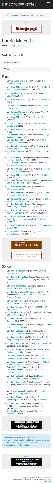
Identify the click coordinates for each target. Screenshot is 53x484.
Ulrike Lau (15, 382)
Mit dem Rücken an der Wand (27, 147)
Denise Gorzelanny (19, 105)
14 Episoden (36, 339)
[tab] (26, 69)
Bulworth (39, 151)
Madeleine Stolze (18, 93)
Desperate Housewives (16, 358)
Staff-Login (47, 482)
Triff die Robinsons (14, 114)
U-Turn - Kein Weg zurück (19, 160)
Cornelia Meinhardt (19, 112)
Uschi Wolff (16, 343)
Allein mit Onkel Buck (15, 212)
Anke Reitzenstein (18, 186)
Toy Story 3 (45, 99)
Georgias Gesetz (40, 117)
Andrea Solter (17, 134)
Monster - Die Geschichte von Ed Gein (29, 278)
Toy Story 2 (45, 129)
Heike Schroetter (18, 151)
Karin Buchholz (17, 349)
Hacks (39, 312)
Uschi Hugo (16, 307)
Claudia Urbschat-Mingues (22, 292)
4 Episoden (44, 358)
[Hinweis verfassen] (33, 40)
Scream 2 (20, 165)
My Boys (41, 343)
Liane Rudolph (17, 180)
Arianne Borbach (18, 391)
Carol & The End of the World (34, 294)
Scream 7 (11, 83)
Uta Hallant (15, 231)
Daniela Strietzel (18, 277)
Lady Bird (11, 95)
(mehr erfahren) (21, 46)
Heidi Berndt (16, 210)
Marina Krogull (17, 324)
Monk (36, 369)
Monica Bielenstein (19, 225)
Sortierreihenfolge (11, 62)
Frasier (42, 391)
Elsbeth (10, 288)
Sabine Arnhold (17, 318)
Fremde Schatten (26, 206)
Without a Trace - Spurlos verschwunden (28, 363)
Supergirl (47, 324)
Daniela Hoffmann (18, 270)
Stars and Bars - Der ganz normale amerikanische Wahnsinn (27, 217)
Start (6, 15)
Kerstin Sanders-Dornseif (22, 204)
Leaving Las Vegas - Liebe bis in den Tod (29, 181)
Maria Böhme (16, 87)
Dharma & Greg (38, 382)
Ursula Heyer (16, 216)
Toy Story (44, 175)
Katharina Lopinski (19, 80)
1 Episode (26, 288)
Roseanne (42, 403)
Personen (14, 15)
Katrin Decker (16, 300)
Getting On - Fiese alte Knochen (20, 333)
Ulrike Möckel (16, 168)
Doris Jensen (16, 157)
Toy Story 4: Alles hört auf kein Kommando (28, 88)
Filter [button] (8, 69)
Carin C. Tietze (17, 123)
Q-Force (33, 307)
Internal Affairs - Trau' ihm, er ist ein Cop (29, 200)
